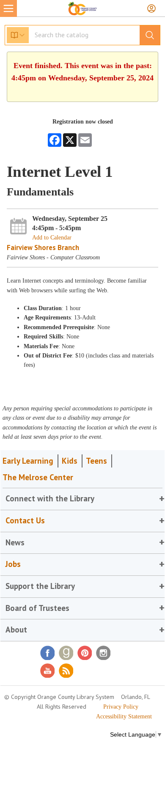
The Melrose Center (38, 477)
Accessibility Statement (124, 716)
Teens (96, 461)
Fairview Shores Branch (43, 247)
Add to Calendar (52, 237)
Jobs (13, 564)
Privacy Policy (120, 707)
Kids (69, 461)
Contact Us (25, 520)
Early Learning (28, 461)
